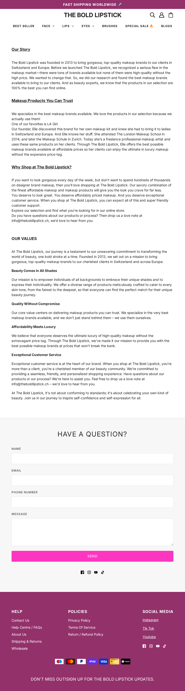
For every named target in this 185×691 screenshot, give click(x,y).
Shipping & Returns (27, 641)
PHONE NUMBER (25, 492)
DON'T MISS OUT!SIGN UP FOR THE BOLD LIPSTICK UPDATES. (92, 679)
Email (16, 470)
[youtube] (95, 571)
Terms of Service (81, 627)
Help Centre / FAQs (27, 627)
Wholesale (20, 648)
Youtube (149, 637)
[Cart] (170, 15)
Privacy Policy (79, 620)
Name (16, 449)
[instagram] (89, 571)
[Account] (161, 15)
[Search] (152, 15)
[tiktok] (102, 571)
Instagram (151, 620)
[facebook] (82, 571)
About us (19, 634)
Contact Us (20, 620)
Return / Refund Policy (85, 634)
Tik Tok (148, 628)
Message (19, 514)
